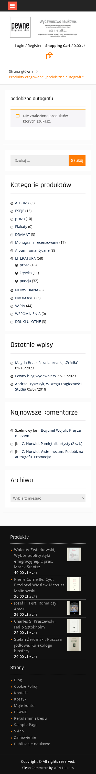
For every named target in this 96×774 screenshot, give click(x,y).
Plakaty (21, 226)
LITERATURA (25, 258)
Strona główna (21, 71)
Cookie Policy (26, 686)
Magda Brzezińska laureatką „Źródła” (46, 362)
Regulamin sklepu (30, 718)
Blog (18, 680)
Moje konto (24, 705)
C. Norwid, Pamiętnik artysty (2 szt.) (52, 443)
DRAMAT (22, 234)
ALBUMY (22, 202)
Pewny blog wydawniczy (35, 375)
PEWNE (20, 711)
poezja (25, 280)
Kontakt (21, 692)
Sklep (19, 731)
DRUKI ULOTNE (28, 321)
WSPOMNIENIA (28, 313)
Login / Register (28, 45)
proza (20, 218)
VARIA (20, 305)
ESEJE (19, 210)
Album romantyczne (32, 250)
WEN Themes (64, 767)
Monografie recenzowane (36, 242)
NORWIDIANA (26, 289)
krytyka (26, 272)
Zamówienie (25, 737)
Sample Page (26, 724)
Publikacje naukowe (32, 743)
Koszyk (20, 699)
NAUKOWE (24, 297)
